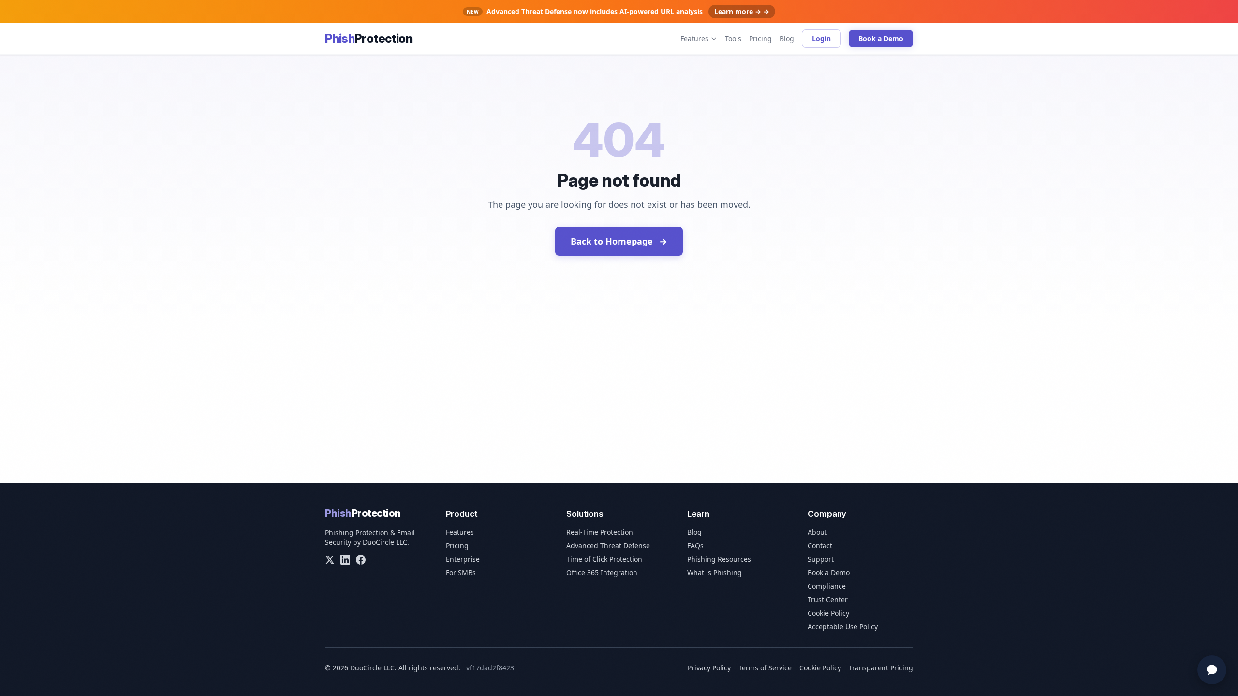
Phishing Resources (719, 559)
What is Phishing (714, 572)
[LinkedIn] (345, 560)
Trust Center (828, 599)
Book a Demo (880, 38)
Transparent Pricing (881, 667)
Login (821, 38)
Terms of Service (765, 667)
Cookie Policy (828, 613)
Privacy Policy (709, 667)
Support (821, 559)
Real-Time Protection (599, 531)
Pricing (760, 38)
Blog (787, 38)
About (817, 531)
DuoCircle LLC (385, 542)
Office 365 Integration (601, 572)
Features (694, 38)
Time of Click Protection (604, 559)
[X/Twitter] (330, 560)
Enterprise (463, 559)
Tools (733, 38)
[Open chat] (1211, 669)
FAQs (695, 545)
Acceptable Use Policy (843, 626)
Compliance (827, 586)
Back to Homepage (619, 241)
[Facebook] (361, 560)
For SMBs (461, 572)
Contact (820, 545)
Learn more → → (741, 11)
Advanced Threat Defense (608, 545)
